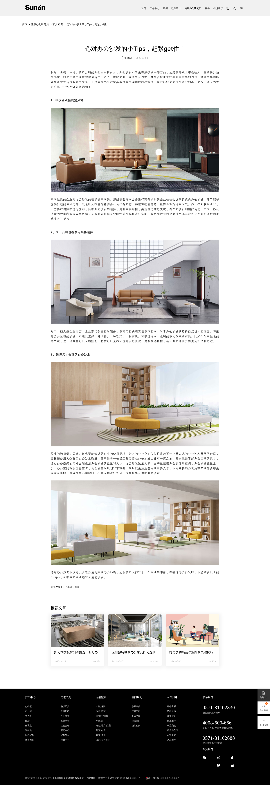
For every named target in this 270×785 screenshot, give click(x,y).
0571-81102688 (219, 738)
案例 (165, 8)
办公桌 (28, 706)
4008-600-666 (217, 723)
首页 (143, 8)
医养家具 (29, 735)
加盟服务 (171, 716)
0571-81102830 (219, 707)
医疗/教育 (101, 711)
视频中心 (65, 739)
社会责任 (65, 725)
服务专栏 (171, 706)
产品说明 (171, 739)
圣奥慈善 (65, 720)
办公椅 (28, 711)
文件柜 (28, 716)
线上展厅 (171, 720)
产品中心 (154, 8)
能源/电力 (101, 730)
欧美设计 (176, 8)
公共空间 (136, 725)
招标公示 (171, 711)
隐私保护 (114, 778)
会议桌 (28, 725)
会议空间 (136, 716)
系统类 (28, 730)
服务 (207, 8)
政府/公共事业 (103, 739)
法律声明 (102, 778)
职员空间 (136, 720)
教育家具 (29, 739)
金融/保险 (101, 706)
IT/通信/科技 (102, 716)
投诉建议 (218, 8)
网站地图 (91, 778)
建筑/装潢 (101, 735)
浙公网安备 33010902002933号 (164, 778)
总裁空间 (136, 706)
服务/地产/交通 (103, 725)
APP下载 (171, 735)
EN (241, 8)
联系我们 (171, 725)
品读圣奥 (65, 706)
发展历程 (65, 711)
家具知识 (58, 24)
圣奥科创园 (172, 730)
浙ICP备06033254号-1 (131, 778)
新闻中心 (65, 730)
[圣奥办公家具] (35, 7)
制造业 (99, 720)
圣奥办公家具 (72, 586)
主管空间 (136, 711)
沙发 (27, 720)
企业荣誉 (65, 716)
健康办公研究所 (193, 8)
